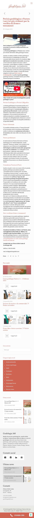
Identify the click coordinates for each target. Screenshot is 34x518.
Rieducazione (9, 386)
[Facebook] (5, 457)
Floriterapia (9, 371)
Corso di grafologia (11, 365)
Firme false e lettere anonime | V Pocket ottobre (16, 329)
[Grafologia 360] (17, 6)
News (7, 377)
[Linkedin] (16, 457)
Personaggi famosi (11, 383)
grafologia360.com (8, 499)
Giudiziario (9, 374)
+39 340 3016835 (7, 495)
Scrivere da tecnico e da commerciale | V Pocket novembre (16, 304)
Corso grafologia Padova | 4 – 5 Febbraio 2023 (16, 280)
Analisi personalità (11, 362)
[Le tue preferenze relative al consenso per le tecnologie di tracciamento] (31, 515)
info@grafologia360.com (9, 497)
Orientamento (9, 380)
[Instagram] (11, 457)
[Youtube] (22, 457)
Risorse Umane (10, 389)
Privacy (25, 511)
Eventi (7, 368)
